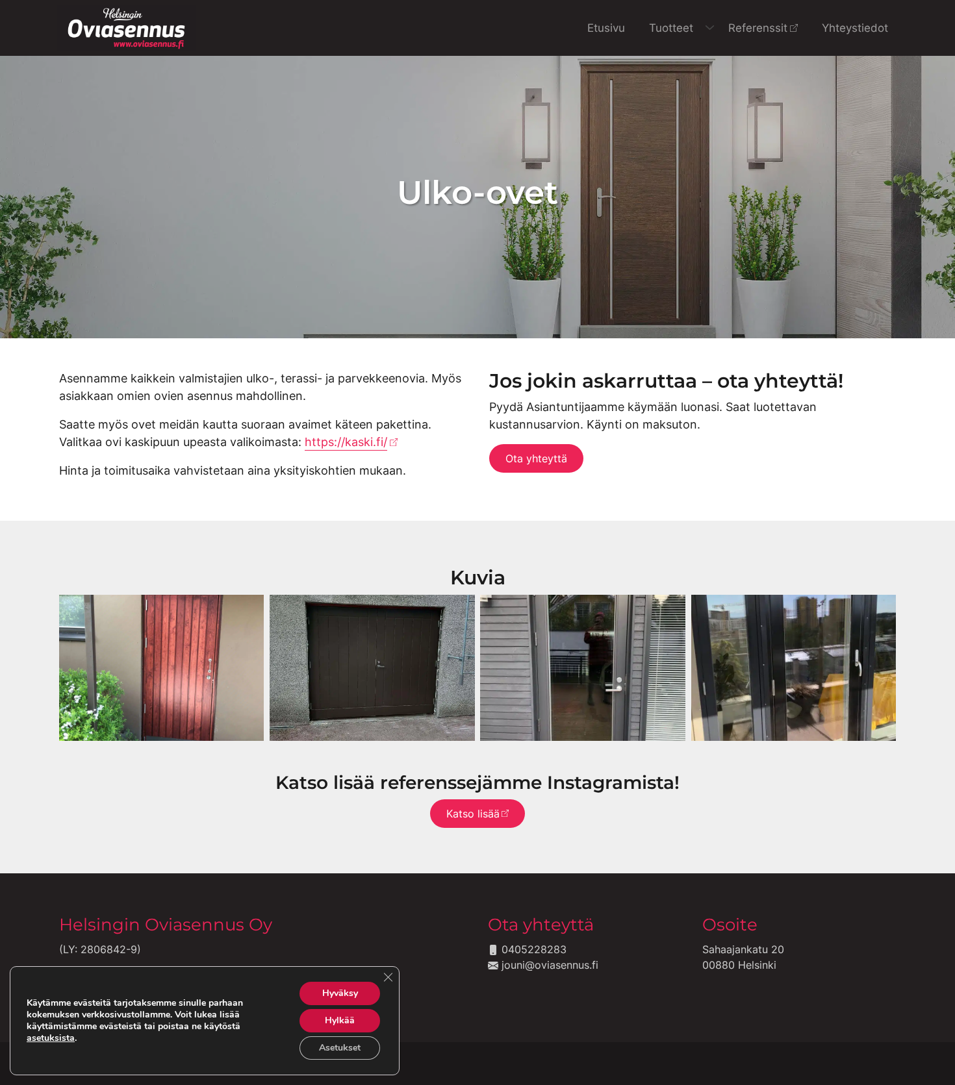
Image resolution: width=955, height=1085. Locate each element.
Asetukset (340, 1047)
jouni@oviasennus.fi (548, 964)
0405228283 (532, 949)
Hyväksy (340, 993)
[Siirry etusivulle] (126, 26)
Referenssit (757, 27)
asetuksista (51, 1038)
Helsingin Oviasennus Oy (165, 924)
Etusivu (606, 27)
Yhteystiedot (855, 27)
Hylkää (340, 1020)
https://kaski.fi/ (346, 442)
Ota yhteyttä (536, 458)
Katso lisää (473, 813)
